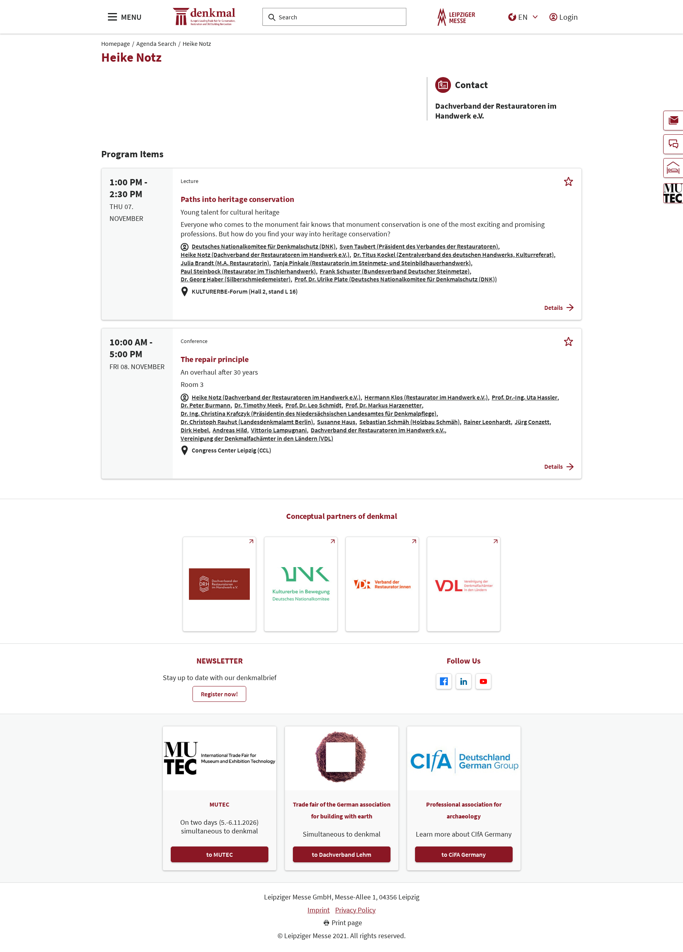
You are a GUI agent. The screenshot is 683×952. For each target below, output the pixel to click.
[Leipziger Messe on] (464, 681)
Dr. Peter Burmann (205, 405)
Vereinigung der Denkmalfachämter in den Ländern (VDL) (257, 438)
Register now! (219, 694)
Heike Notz (197, 43)
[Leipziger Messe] (456, 17)
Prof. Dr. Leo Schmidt (313, 405)
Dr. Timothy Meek (257, 405)
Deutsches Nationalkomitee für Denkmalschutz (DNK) (264, 246)
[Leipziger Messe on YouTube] (483, 681)
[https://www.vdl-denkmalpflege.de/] (463, 584)
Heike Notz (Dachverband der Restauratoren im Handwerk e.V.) (265, 254)
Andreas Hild (230, 430)
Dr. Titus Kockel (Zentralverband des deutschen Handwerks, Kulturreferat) (453, 254)
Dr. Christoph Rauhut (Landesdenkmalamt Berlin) (247, 422)
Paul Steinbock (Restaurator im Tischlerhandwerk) (248, 271)
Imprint (319, 910)
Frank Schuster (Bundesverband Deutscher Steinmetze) (395, 271)
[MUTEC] (673, 193)
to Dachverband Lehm (341, 854)
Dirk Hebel (195, 430)
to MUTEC (219, 854)
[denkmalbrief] (673, 120)
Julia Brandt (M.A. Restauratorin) (225, 263)
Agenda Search (156, 43)
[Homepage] (204, 17)
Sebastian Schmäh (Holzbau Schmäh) (409, 422)
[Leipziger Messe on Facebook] (444, 681)
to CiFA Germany (463, 854)
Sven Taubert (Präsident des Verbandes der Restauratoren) (419, 246)
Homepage (115, 43)
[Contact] (673, 144)
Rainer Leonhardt (487, 422)
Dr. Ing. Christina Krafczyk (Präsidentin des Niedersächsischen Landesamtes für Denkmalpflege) (308, 413)
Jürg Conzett (532, 422)
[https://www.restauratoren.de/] (382, 584)
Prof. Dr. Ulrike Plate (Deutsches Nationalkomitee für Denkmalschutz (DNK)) (395, 279)
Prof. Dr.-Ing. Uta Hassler (524, 397)
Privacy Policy (355, 910)
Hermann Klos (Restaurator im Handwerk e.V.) (426, 397)
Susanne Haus (336, 422)
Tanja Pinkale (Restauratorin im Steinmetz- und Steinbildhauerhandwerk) (372, 263)
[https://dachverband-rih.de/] (219, 584)
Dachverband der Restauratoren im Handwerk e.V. (378, 430)
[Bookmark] (569, 181)
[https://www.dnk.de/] (300, 584)
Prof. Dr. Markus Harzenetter (383, 405)
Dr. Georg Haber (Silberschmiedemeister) (236, 279)
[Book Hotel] (673, 168)
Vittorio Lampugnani (279, 430)
